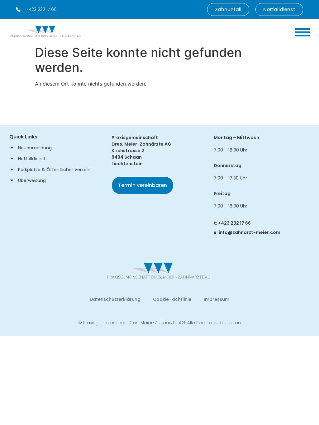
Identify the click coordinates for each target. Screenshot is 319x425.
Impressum (216, 299)
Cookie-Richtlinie (172, 299)
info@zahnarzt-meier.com (249, 232)
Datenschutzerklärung (115, 299)
